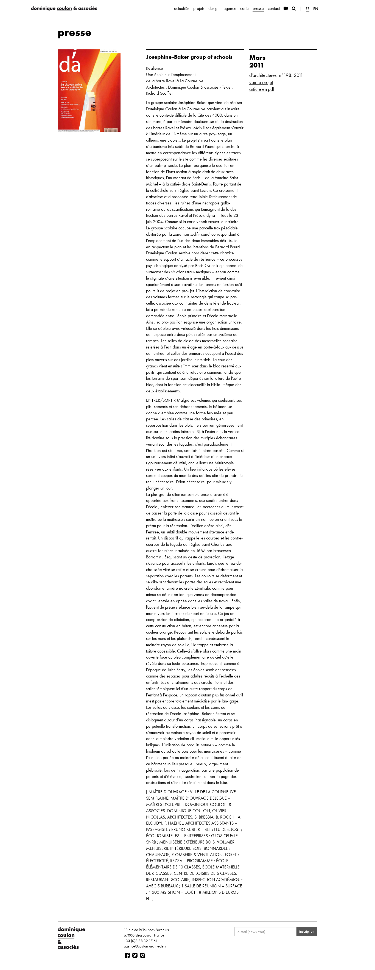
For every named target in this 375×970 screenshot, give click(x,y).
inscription (306, 931)
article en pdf (261, 89)
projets (199, 8)
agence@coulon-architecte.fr (145, 946)
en (315, 8)
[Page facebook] (127, 955)
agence (229, 8)
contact (274, 8)
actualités (181, 8)
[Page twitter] (134, 955)
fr (307, 8)
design (214, 8)
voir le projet (261, 82)
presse (258, 8)
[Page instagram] (142, 955)
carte (244, 8)
